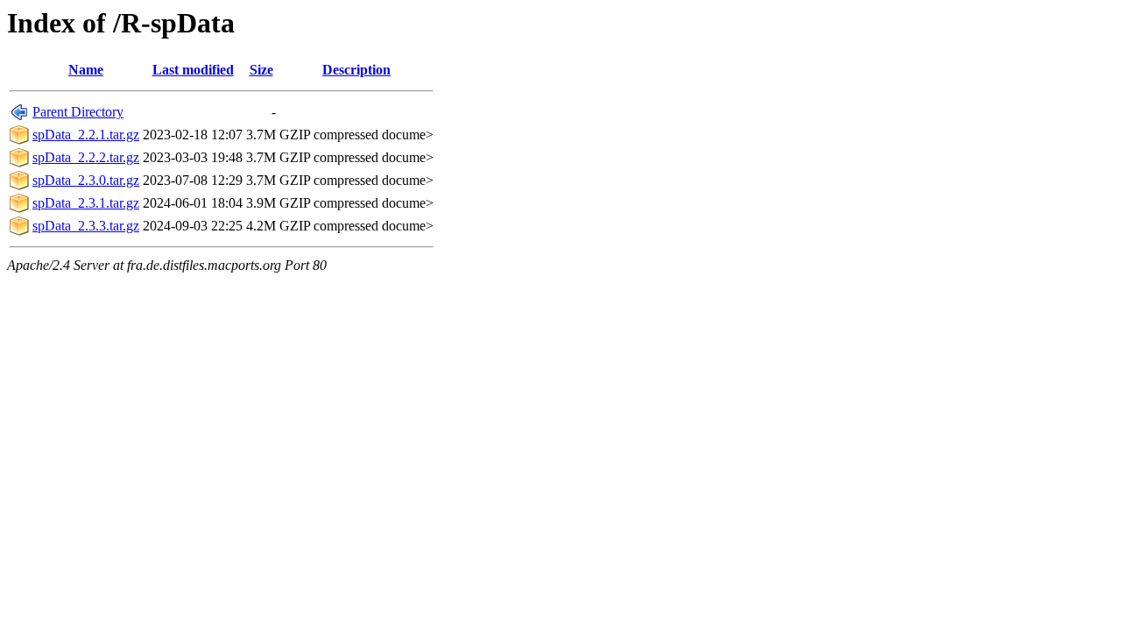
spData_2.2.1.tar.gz (85, 134)
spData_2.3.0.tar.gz (85, 180)
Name (85, 69)
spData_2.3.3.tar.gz (85, 225)
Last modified (193, 69)
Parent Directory (77, 111)
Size (261, 69)
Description (356, 69)
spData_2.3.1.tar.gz (85, 202)
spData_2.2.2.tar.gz (85, 157)
